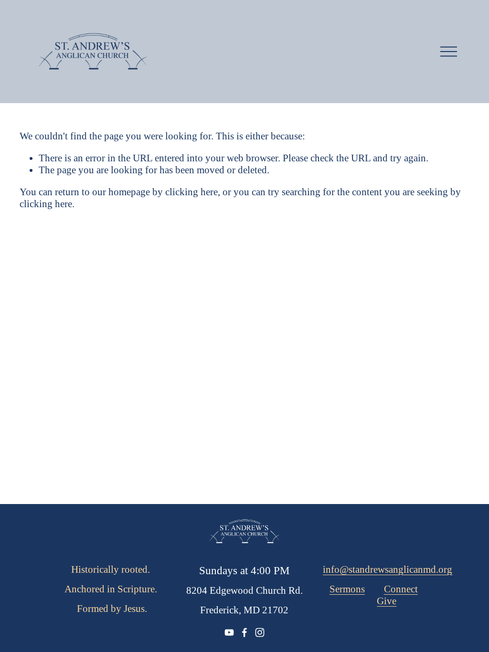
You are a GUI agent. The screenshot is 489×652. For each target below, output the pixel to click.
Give (386, 601)
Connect (401, 589)
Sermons (347, 589)
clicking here (191, 192)
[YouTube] (229, 632)
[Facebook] (244, 632)
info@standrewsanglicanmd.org (387, 569)
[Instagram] (260, 632)
